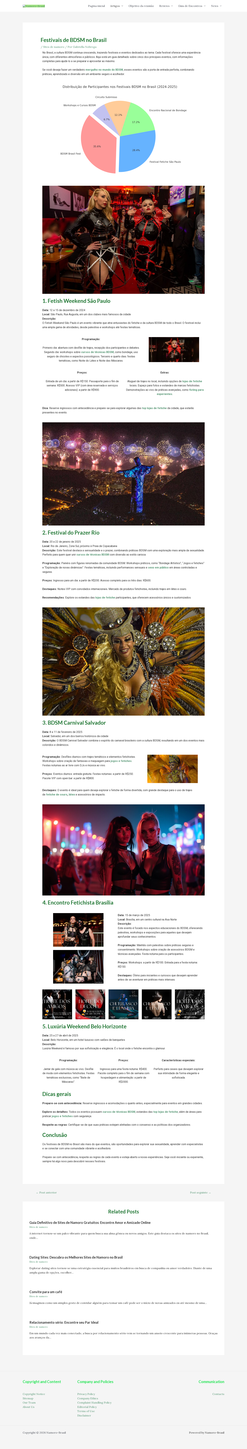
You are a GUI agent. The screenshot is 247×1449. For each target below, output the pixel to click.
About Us (28, 1407)
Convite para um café (45, 1292)
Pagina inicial (96, 6)
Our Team (29, 1402)
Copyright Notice (34, 1394)
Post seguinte (200, 1192)
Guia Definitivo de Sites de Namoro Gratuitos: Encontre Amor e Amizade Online (90, 1222)
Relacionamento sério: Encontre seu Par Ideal (63, 1322)
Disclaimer (84, 1415)
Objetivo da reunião (141, 6)
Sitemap (28, 1398)
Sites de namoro (53, 46)
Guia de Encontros (190, 6)
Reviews (164, 6)
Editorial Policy (87, 1407)
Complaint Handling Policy (94, 1402)
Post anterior (46, 1192)
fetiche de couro (56, 794)
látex (72, 794)
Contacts (218, 1394)
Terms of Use (86, 1411)
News (214, 6)
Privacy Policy (86, 1394)
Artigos (115, 6)
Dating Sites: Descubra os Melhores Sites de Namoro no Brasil (76, 1257)
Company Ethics (87, 1398)
